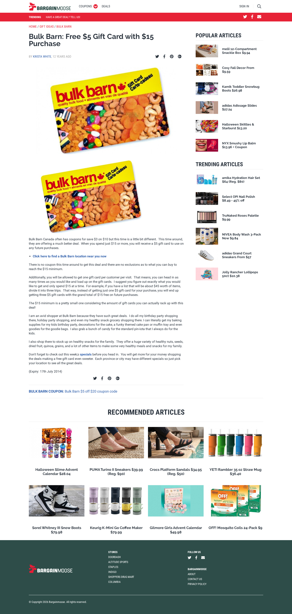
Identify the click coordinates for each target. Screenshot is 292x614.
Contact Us (195, 579)
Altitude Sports (118, 562)
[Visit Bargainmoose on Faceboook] (252, 17)
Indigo (112, 571)
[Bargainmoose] (50, 6)
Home (33, 26)
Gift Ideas (47, 26)
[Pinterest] (172, 56)
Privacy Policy (197, 584)
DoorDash (114, 557)
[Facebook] (164, 56)
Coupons (85, 6)
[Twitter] (157, 56)
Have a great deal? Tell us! (63, 17)
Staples (113, 567)
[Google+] (180, 56)
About (191, 574)
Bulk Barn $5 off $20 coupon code (91, 391)
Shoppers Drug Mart (121, 576)
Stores (113, 552)
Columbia (114, 581)
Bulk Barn (64, 26)
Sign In (244, 6)
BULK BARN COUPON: (47, 391)
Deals (106, 6)
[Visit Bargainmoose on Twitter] (245, 17)
